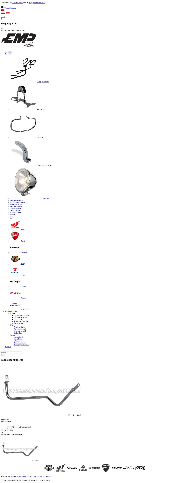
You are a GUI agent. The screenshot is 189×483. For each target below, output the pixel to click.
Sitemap (48, 476)
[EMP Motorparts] (18, 48)
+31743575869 (17, 3)
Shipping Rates (19, 327)
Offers (12, 216)
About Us (8, 52)
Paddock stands (15, 210)
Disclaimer (22, 476)
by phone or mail (20, 331)
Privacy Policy (13, 476)
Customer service (11, 311)
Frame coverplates (16, 208)
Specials (12, 214)
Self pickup (18, 333)
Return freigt (18, 337)
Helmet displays (15, 212)
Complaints (18, 339)
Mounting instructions (21, 345)
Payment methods (20, 329)
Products (8, 54)
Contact (8, 347)
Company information (21, 315)
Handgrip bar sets (16, 206)
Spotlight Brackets (16, 204)
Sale (11, 218)
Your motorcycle (10, 8)
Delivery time (18, 323)
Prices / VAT (18, 319)
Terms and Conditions (21, 321)
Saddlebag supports (16, 200)
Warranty (17, 341)
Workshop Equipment (17, 202)
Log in (3, 17)
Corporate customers (21, 317)
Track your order (20, 343)
